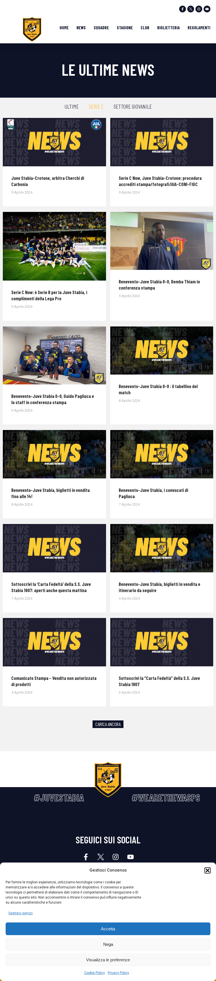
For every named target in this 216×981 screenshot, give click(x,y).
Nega (108, 944)
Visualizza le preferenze (108, 959)
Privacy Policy (118, 973)
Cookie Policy (94, 973)
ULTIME (71, 106)
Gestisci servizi (20, 913)
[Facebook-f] (182, 9)
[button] (207, 870)
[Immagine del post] (54, 142)
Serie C (96, 106)
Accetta (108, 928)
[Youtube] (207, 9)
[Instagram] (198, 9)
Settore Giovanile (133, 106)
